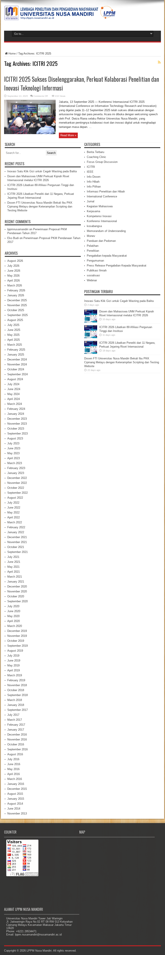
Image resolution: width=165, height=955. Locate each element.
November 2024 (17, 364)
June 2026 (13, 270)
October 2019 (15, 640)
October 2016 (15, 744)
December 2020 (17, 586)
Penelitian (93, 250)
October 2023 (15, 428)
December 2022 (17, 478)
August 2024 (15, 379)
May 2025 (13, 334)
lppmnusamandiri (17, 229)
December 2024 (17, 359)
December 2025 (17, 300)
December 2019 (17, 631)
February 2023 (16, 468)
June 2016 (13, 764)
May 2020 (13, 616)
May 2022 (13, 512)
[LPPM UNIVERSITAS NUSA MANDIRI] (60, 17)
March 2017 (14, 719)
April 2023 (13, 458)
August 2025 (15, 320)
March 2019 (14, 675)
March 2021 (14, 576)
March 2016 (14, 779)
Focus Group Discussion (102, 161)
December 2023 (17, 418)
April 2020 (13, 621)
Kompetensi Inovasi (99, 216)
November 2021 (17, 542)
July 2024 (13, 384)
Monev (91, 236)
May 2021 (13, 566)
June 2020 (13, 611)
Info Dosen (93, 176)
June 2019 (13, 660)
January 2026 (15, 295)
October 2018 (15, 690)
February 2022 (16, 527)
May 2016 (13, 769)
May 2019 (13, 665)
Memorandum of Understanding (106, 231)
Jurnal (90, 201)
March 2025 (14, 344)
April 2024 (13, 399)
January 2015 (15, 798)
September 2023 (17, 433)
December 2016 (17, 734)
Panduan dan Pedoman (101, 240)
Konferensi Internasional (102, 221)
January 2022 (15, 532)
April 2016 (13, 774)
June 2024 (13, 389)
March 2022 (14, 522)
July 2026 (13, 265)
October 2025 (15, 310)
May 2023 (13, 453)
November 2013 (17, 813)
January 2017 (15, 729)
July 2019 (13, 655)
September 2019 (17, 645)
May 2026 (13, 275)
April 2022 (13, 517)
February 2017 (16, 724)
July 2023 (13, 443)
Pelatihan (92, 245)
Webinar (92, 280)
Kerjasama (93, 211)
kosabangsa (94, 226)
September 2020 (17, 601)
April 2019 (13, 670)
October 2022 (15, 487)
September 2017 (17, 709)
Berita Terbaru (95, 152)
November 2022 (17, 482)
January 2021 (15, 581)
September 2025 (17, 315)
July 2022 (13, 502)
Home (12, 53)
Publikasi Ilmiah (97, 270)
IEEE (90, 171)
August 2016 (15, 754)
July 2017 (13, 714)
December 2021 (17, 537)
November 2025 (17, 305)
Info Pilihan (94, 186)
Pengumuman (95, 260)
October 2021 (15, 547)
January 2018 (15, 705)
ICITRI (91, 166)
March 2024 (14, 404)
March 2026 (14, 285)
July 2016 (13, 759)
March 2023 (14, 463)
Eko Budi (13, 238)
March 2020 (14, 626)
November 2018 (17, 685)
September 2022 (17, 492)
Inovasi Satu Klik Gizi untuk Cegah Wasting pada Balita (42, 171)
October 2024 (15, 369)
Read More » (68, 135)
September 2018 (17, 695)
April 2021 (13, 571)
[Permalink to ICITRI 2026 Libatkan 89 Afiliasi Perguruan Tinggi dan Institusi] (90, 337)
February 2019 (16, 680)
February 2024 (16, 408)
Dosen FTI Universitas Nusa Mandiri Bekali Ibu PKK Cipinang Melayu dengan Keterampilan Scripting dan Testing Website (39, 206)
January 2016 (15, 783)
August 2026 (15, 260)
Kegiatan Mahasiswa (100, 206)
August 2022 (15, 497)
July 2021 (13, 556)
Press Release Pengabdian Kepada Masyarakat (116, 265)
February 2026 (16, 290)
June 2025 (13, 329)
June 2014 (13, 808)
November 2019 (17, 635)
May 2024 (13, 394)
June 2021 (13, 561)
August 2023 (15, 438)
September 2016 (17, 749)
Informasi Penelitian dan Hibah (106, 191)
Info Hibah (93, 181)
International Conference (102, 196)
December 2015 (17, 788)
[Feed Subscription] (159, 62)
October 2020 (15, 596)
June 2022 (13, 507)
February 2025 (16, 349)
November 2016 (17, 739)
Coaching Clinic (96, 157)
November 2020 (17, 591)
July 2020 (13, 606)
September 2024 (17, 374)
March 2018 (14, 700)
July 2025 (13, 325)
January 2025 (15, 354)
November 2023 (17, 423)
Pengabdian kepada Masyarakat (107, 255)
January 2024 (15, 413)
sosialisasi (93, 275)
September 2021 (17, 552)
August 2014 (15, 803)
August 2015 (15, 793)
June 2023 (13, 448)
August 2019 (15, 650)
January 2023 (15, 473)
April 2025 (13, 339)
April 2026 (13, 280)
